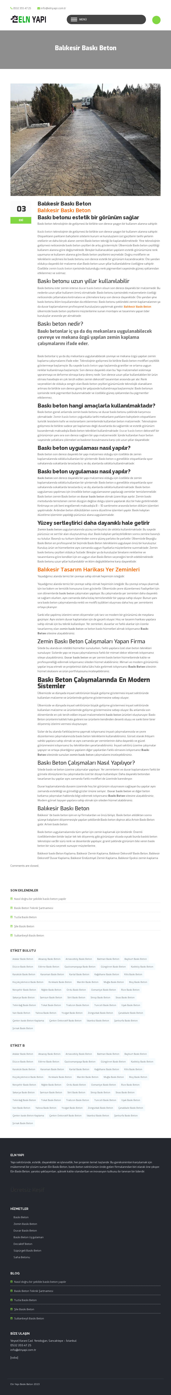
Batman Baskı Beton (108, 958)
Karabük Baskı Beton (24, 974)
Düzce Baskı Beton (23, 966)
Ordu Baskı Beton (76, 989)
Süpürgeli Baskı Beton (27, 1250)
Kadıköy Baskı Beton (142, 966)
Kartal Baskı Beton (79, 974)
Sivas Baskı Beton (125, 997)
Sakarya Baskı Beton (24, 997)
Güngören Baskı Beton (113, 966)
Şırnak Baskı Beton (23, 1028)
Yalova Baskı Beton (45, 1012)
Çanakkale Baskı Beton (130, 1012)
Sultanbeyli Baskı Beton (29, 935)
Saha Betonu (22, 1257)
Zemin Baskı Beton (25, 1224)
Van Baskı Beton (21, 1012)
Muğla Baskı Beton (114, 982)
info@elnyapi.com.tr (53, 8)
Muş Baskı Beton (138, 982)
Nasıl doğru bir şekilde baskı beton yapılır (40, 899)
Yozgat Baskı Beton (72, 1012)
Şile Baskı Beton (24, 926)
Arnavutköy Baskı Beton (79, 958)
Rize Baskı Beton (130, 989)
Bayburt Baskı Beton (135, 958)
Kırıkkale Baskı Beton (60, 982)
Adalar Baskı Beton (23, 958)
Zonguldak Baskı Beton (100, 1012)
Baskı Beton (21, 1217)
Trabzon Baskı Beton (77, 1005)
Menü (83, 19)
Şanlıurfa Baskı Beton (126, 1020)
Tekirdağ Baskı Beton (24, 1005)
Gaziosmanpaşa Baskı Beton (80, 966)
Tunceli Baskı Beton (105, 1005)
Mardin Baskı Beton (87, 982)
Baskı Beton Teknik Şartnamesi (33, 908)
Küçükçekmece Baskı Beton (28, 982)
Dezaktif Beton (23, 1244)
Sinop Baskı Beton (100, 997)
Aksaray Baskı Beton (49, 958)
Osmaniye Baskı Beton (103, 989)
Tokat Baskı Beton (51, 1005)
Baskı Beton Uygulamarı (29, 1237)
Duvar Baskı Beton (25, 1230)
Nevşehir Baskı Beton (24, 989)
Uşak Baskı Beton (130, 1005)
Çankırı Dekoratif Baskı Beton (65, 1020)
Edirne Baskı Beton (48, 966)
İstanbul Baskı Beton (98, 1020)
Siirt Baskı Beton (76, 997)
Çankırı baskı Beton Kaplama (28, 1020)
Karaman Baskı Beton (52, 974)
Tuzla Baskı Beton (25, 917)
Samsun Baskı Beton (51, 997)
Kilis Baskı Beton (133, 974)
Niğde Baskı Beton (51, 989)
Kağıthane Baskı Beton (106, 974)
